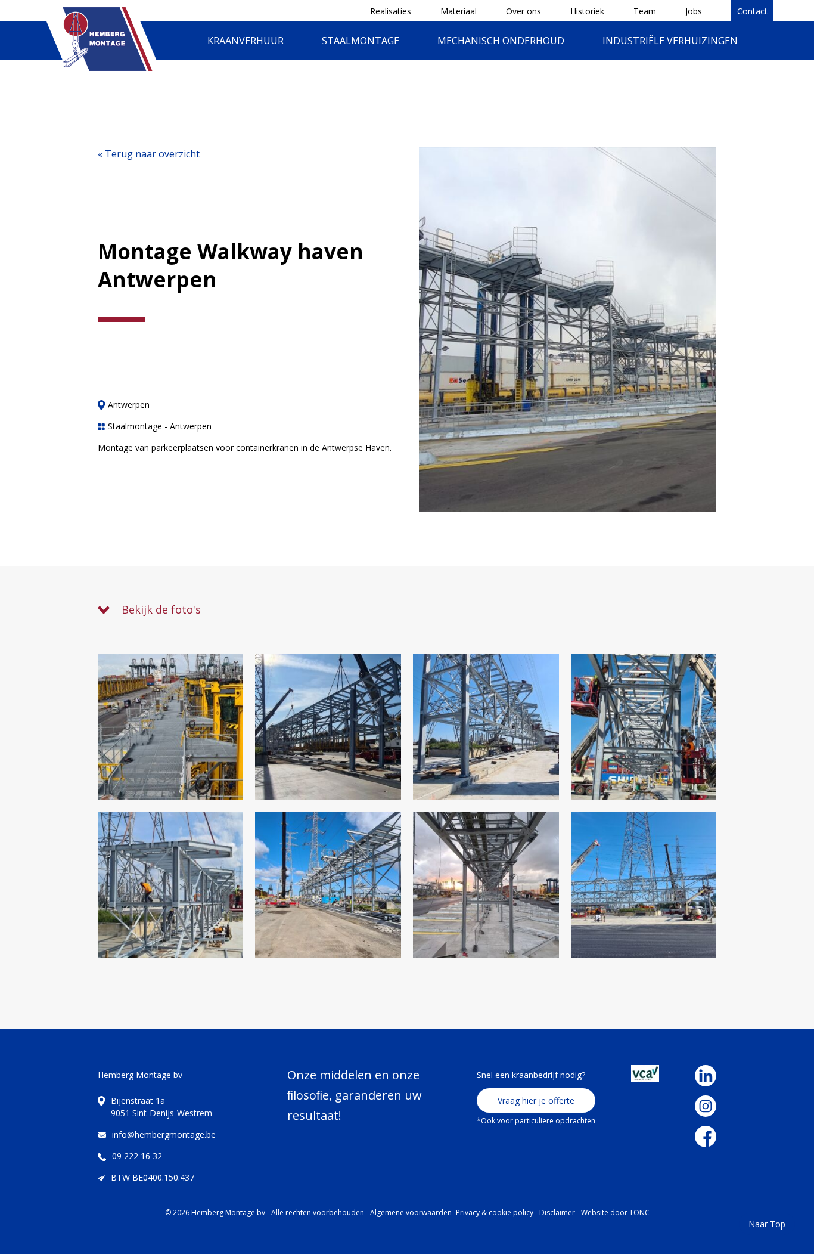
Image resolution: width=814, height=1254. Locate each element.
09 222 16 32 (137, 1156)
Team (644, 11)
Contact (752, 11)
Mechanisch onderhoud (500, 40)
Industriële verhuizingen (670, 40)
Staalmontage (360, 40)
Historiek (587, 11)
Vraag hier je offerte (536, 1100)
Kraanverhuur (245, 40)
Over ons (523, 11)
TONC (639, 1212)
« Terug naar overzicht (149, 153)
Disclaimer (557, 1212)
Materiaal (458, 11)
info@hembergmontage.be (164, 1134)
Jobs (693, 11)
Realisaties (390, 11)
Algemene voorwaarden (411, 1212)
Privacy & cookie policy (494, 1212)
